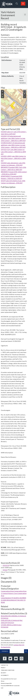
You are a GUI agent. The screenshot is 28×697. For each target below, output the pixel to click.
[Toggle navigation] (25, 14)
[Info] (2, 96)
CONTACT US (4, 665)
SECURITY (3, 672)
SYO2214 (6, 565)
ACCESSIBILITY (5, 675)
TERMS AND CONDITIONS (7, 670)
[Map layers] (2, 91)
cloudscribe (17, 685)
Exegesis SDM (9, 683)
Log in (2, 687)
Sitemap (2, 681)
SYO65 (5, 570)
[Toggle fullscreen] (24, 91)
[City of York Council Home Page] (7, 4)
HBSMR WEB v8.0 (10, 685)
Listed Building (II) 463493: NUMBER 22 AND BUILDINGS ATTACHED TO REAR (13, 600)
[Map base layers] (2, 94)
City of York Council (12, 678)
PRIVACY (3, 667)
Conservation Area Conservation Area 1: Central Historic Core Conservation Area (14, 593)
